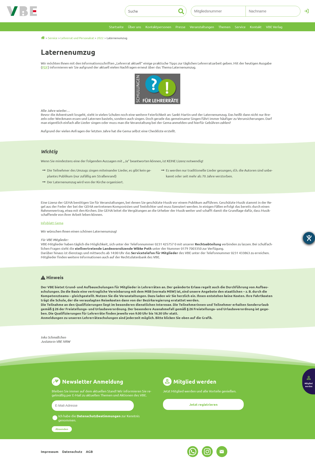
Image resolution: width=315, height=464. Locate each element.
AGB (89, 451)
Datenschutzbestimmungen (99, 416)
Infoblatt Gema (52, 223)
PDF (45, 67)
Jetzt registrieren (203, 404)
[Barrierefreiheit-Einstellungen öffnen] (309, 238)
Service (52, 38)
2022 (100, 38)
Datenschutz (72, 451)
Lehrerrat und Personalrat (77, 38)
